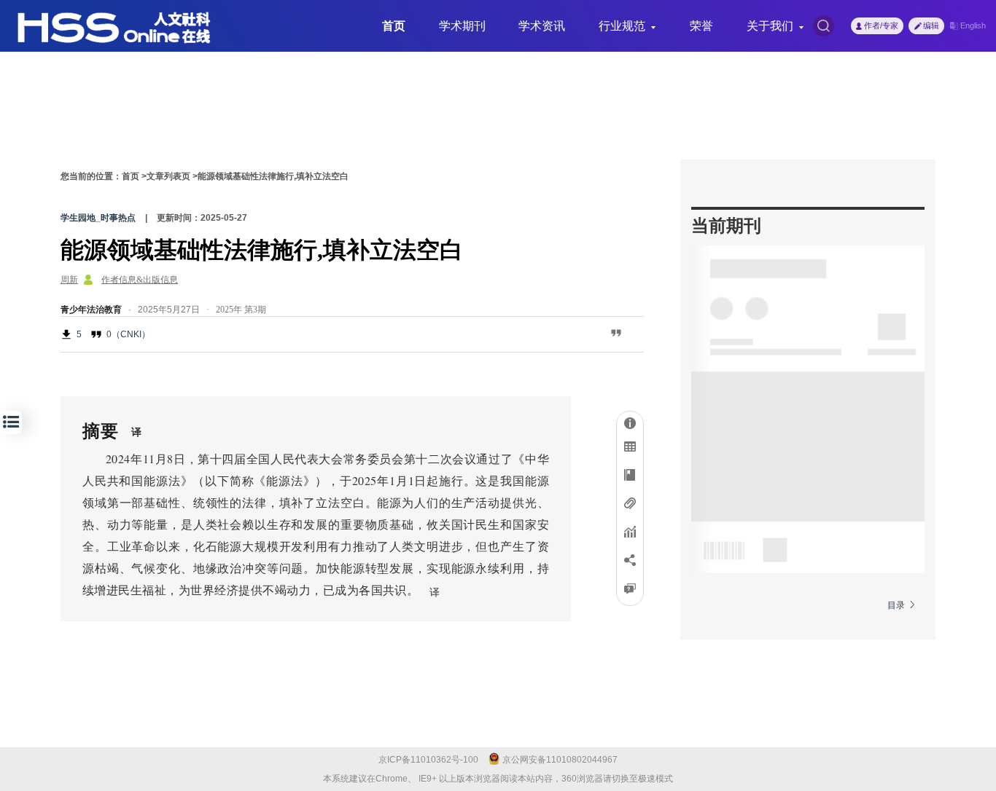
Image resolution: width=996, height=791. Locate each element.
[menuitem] (393, 26)
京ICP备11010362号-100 (428, 760)
